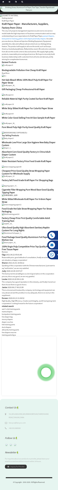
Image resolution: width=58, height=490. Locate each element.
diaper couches (7, 322)
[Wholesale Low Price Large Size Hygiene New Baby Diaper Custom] (8, 138)
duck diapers (6, 327)
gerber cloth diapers (25, 39)
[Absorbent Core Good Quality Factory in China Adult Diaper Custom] (6, 148)
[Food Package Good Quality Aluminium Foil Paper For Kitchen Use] (12, 233)
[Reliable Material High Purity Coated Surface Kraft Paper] (8, 95)
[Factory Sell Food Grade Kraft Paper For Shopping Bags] (8, 176)
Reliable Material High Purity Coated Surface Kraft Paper (28, 98)
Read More (5, 73)
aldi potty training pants (10, 330)
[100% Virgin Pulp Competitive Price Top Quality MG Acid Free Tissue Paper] (9, 242)
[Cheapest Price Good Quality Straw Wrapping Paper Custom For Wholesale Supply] (11, 167)
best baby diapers (39, 39)
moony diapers (7, 319)
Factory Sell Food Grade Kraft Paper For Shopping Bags (27, 180)
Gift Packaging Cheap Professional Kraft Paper (23, 89)
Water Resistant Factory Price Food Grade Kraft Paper (26, 161)
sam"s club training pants (11, 309)
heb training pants (8, 324)
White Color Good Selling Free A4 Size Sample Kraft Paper (28, 117)
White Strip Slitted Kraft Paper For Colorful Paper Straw (27, 108)
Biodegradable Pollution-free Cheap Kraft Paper (24, 70)
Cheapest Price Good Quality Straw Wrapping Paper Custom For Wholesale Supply (26, 172)
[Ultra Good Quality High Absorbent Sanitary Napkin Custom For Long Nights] (7, 223)
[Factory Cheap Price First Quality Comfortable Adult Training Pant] (10, 214)
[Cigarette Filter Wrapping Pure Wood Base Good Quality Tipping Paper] (9, 186)
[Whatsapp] (46, 372)
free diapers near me (9, 332)
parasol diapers (48, 36)
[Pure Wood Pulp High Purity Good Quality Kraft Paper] (8, 123)
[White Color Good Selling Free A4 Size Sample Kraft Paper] (8, 114)
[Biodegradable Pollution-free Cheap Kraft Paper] (7, 65)
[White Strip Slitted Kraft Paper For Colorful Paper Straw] (8, 104)
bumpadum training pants (11, 314)
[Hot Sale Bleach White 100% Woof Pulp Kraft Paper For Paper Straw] (4, 76)
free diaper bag (7, 317)
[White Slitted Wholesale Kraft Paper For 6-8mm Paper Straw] (10, 195)
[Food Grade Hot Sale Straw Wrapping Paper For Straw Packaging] (11, 204)
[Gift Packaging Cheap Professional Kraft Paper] (8, 85)
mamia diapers (7, 312)
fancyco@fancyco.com (17, 423)
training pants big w (9, 335)
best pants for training (10, 39)
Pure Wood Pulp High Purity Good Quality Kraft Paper (26, 127)
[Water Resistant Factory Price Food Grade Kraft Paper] (8, 157)
